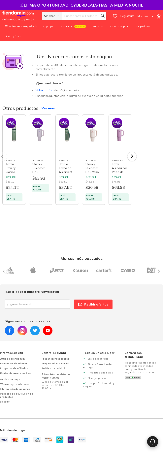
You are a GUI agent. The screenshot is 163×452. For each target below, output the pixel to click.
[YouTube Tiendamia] (47, 330)
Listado (5, 401)
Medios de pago (10, 379)
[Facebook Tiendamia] (9, 330)
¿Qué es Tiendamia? (12, 358)
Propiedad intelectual (55, 363)
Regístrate (127, 16)
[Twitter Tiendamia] (35, 330)
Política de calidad (53, 368)
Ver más (48, 108)
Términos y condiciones (15, 384)
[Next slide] (132, 156)
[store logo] (22, 16)
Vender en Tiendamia (13, 363)
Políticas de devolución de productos (16, 395)
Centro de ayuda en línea (15, 372)
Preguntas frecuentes (55, 358)
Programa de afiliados (14, 368)
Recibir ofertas (96, 304)
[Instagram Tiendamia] (22, 330)
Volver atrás (44, 90)
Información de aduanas (15, 388)
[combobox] (84, 16)
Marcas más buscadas (81, 258)
